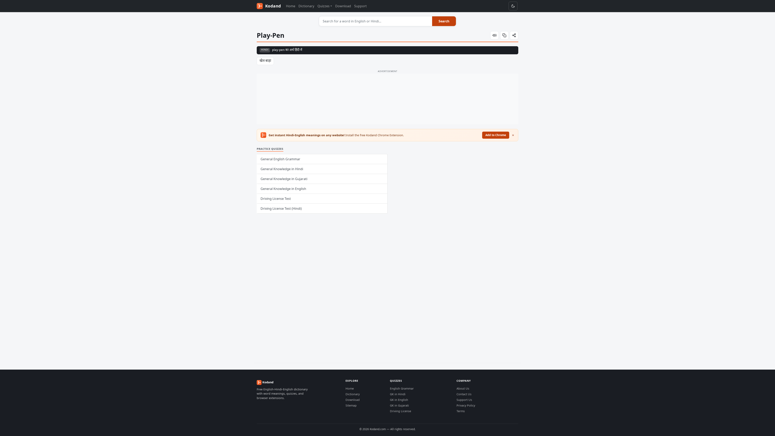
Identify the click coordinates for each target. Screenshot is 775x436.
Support (360, 6)
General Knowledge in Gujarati (284, 179)
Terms (461, 411)
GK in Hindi (397, 394)
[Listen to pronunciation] (494, 35)
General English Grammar (280, 159)
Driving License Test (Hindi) (281, 208)
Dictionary (306, 6)
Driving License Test (276, 198)
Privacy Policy (466, 405)
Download (343, 6)
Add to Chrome (495, 135)
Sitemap (351, 405)
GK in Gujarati (399, 405)
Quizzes (323, 6)
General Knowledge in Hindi (282, 169)
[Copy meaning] (504, 35)
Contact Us (464, 394)
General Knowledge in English (283, 189)
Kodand (272, 6)
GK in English (399, 400)
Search (444, 21)
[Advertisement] (387, 99)
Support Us (464, 400)
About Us (463, 388)
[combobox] (375, 21)
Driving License (400, 411)
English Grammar (402, 388)
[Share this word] (514, 35)
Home (290, 6)
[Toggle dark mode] (513, 6)
